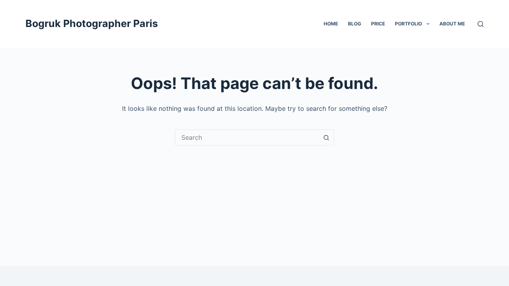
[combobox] (247, 137)
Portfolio (408, 24)
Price (378, 24)
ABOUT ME (452, 24)
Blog (354, 24)
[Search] (481, 24)
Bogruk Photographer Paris (91, 23)
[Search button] (326, 137)
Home (331, 24)
